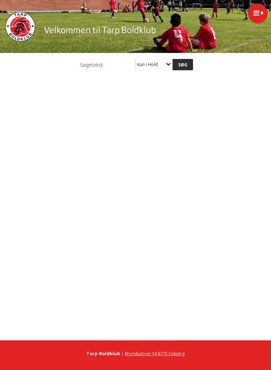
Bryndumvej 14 (141, 353)
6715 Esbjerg (171, 353)
